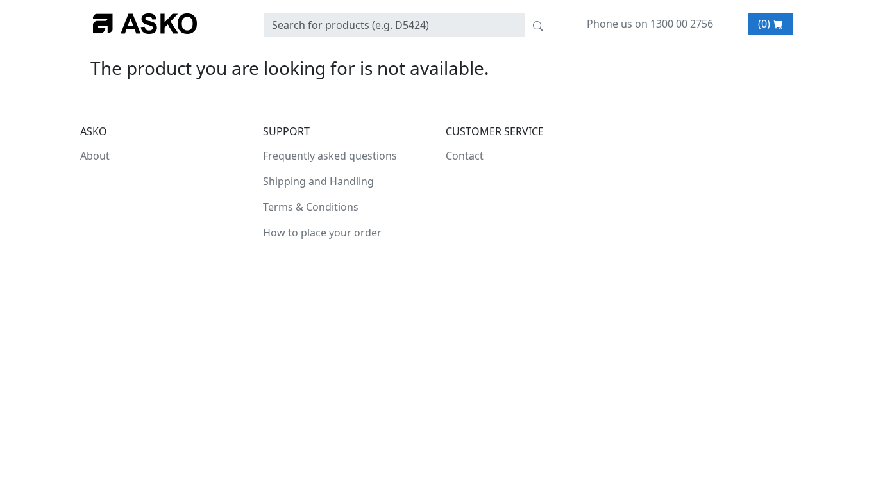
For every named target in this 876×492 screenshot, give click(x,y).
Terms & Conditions (310, 207)
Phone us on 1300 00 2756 (650, 24)
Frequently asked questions (330, 156)
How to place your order (322, 233)
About (95, 156)
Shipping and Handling (318, 181)
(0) (765, 24)
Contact (465, 156)
